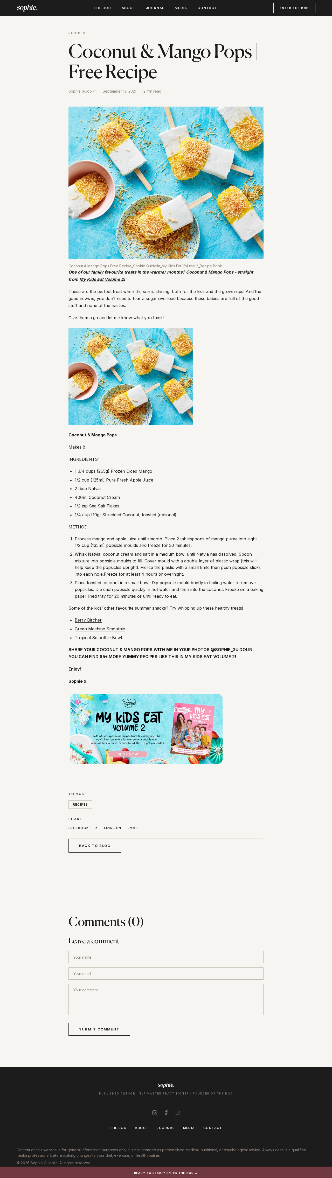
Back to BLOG (94, 846)
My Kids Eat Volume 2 (101, 279)
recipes (80, 804)
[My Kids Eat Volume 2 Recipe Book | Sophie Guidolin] (166, 728)
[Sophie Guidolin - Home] (27, 8)
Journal (155, 8)
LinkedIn (112, 828)
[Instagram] (154, 1112)
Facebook (78, 828)
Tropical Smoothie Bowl (98, 637)
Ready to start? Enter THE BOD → (166, 1173)
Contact (207, 8)
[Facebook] (166, 1112)
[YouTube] (177, 1112)
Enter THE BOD (294, 8)
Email (133, 828)
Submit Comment (99, 1029)
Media (181, 8)
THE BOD (102, 8)
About (129, 8)
